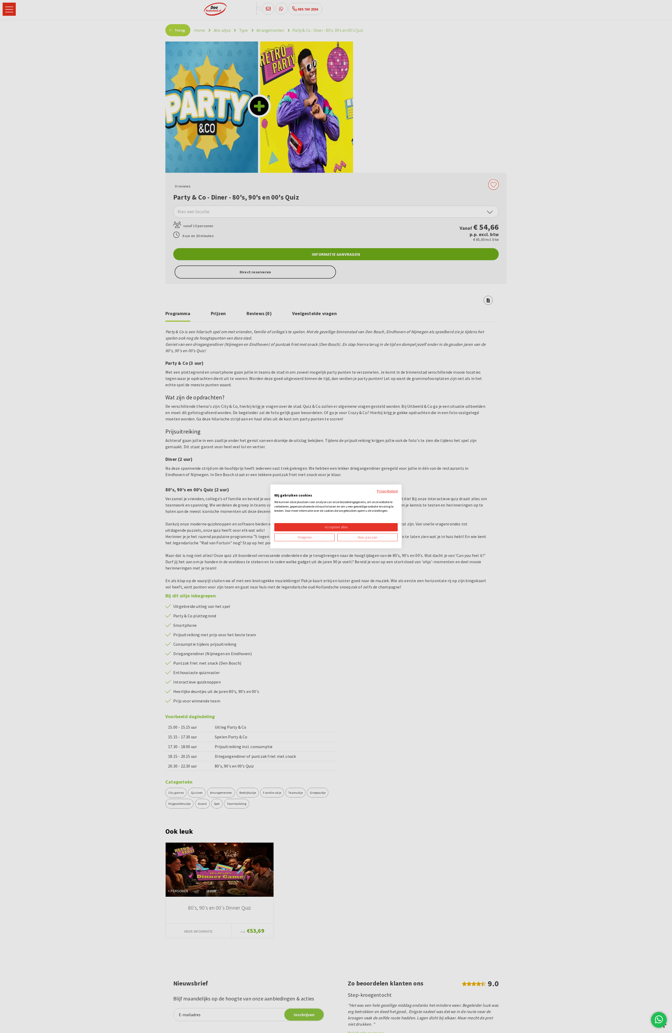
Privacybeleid (387, 491)
